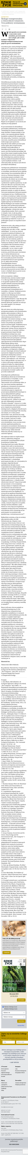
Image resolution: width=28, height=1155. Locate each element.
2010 (16, 11)
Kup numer (21, 1000)
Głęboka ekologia (5, 1072)
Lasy (16, 1068)
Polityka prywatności (20, 1084)
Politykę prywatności (6, 1039)
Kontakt (3, 1076)
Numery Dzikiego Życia (10, 1007)
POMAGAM (6, 952)
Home (7, 11)
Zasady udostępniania (20, 1082)
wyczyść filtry (21, 1025)
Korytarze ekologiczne (20, 1070)
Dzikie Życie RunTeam (6, 1086)
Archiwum (12, 11)
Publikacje (3, 1088)
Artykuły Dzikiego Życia (10, 1009)
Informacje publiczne (6, 1074)
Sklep (2, 1090)
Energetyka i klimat (20, 1072)
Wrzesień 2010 (22, 11)
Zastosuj (21, 1021)
